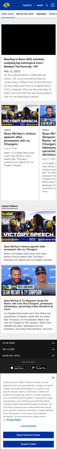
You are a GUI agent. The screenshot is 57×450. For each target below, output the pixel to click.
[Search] (47, 5)
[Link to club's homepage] (6, 3)
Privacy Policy (14, 419)
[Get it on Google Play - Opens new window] (38, 369)
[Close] (53, 377)
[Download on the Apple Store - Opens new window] (17, 368)
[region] (28, 411)
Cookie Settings (28, 426)
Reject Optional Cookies (28, 435)
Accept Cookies (28, 444)
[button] (18, 39)
